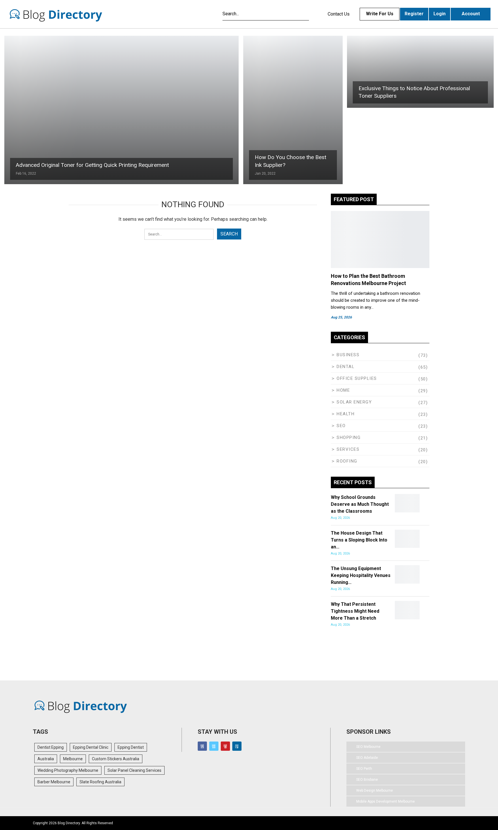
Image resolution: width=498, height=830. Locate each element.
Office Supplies (357, 378)
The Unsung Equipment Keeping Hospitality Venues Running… (361, 575)
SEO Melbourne (368, 747)
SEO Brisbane (367, 780)
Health (345, 413)
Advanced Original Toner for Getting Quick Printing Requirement (92, 165)
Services (348, 449)
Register (414, 13)
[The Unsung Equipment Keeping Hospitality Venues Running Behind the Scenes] (407, 574)
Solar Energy (354, 402)
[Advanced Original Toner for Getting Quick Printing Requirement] (121, 109)
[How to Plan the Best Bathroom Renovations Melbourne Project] (380, 240)
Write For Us (379, 13)
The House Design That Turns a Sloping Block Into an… (359, 540)
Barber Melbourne (53, 782)
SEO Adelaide (367, 758)
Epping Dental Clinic (90, 747)
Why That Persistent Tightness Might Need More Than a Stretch (355, 611)
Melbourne (73, 759)
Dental (345, 366)
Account (471, 13)
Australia (45, 759)
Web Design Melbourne (374, 790)
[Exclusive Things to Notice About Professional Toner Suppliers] (420, 71)
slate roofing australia (100, 782)
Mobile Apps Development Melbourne (385, 801)
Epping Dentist (131, 747)
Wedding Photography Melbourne (67, 770)
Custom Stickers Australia (115, 759)
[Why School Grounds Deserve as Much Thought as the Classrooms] (407, 503)
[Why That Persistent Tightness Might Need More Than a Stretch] (407, 610)
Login (439, 13)
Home (343, 390)
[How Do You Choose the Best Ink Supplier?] (293, 109)
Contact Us (339, 14)
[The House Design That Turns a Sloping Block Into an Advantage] (407, 539)
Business (348, 354)
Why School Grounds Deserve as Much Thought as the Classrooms (360, 504)
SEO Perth (364, 769)
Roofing (347, 461)
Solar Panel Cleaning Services (134, 770)
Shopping (349, 437)
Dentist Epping (50, 747)
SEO (341, 425)
